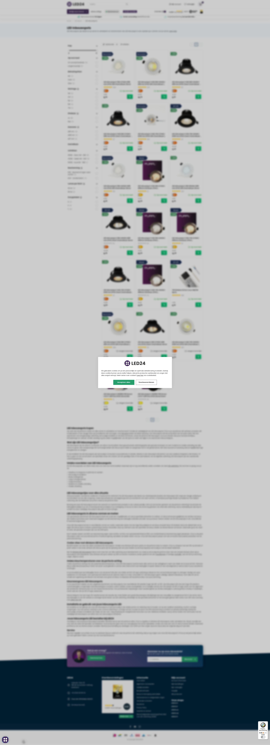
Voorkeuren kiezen (146, 382)
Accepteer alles (123, 382)
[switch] (263, 737)
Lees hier (140, 375)
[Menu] (266, 722)
